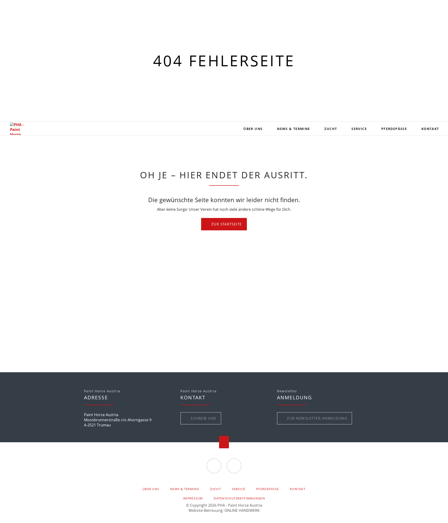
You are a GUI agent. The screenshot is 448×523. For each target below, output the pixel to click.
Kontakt (297, 489)
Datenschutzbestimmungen (239, 498)
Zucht (215, 489)
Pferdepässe (267, 489)
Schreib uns (202, 418)
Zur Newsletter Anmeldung (316, 418)
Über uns (151, 489)
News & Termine (184, 489)
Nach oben (224, 442)
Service (238, 489)
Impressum (193, 498)
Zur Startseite (226, 224)
